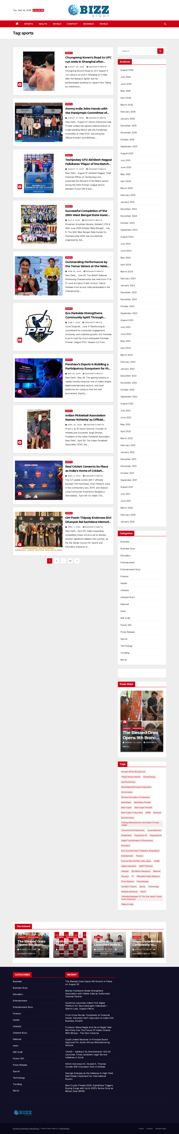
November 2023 (128, 299)
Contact (72, 24)
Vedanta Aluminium (129, 892)
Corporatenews (154, 830)
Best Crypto (126, 807)
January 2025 (127, 202)
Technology (126, 646)
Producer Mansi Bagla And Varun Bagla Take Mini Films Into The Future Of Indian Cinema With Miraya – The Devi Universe (88, 1030)
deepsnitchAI (155, 835)
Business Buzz (127, 548)
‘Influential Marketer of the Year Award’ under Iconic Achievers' (141, 897)
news (123, 611)
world (143, 892)
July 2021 (125, 494)
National (124, 604)
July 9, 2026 (74, 220)
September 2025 (128, 146)
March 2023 (126, 355)
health (157, 861)
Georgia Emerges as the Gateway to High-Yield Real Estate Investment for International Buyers (89, 1076)
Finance (124, 576)
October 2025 (127, 139)
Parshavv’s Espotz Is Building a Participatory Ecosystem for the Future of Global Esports (87, 368)
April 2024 (125, 264)
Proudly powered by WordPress (26, 1128)
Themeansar (64, 1128)
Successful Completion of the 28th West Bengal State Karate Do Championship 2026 (87, 215)
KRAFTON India (146, 866)
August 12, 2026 (76, 169)
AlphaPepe (126, 802)
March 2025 (126, 188)
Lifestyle (124, 590)
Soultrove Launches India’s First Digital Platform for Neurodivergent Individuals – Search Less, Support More (86, 1006)
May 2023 (125, 341)
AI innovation (126, 792)
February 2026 (128, 111)
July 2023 (125, 327)
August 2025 (126, 153)
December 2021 (128, 459)
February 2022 (127, 445)
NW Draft (125, 618)
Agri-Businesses (128, 782)
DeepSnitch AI (141, 835)
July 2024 (125, 243)
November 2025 (128, 132)
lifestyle (125, 871)
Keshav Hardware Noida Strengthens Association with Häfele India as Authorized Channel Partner (87, 993)
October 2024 (127, 223)
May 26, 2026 (74, 374)
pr (133, 876)
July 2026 (125, 77)
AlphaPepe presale (142, 802)
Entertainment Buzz (130, 569)
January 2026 (127, 118)
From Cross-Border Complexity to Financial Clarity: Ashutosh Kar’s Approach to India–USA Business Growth (89, 1018)
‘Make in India (127, 904)
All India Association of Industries (135, 797)
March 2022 (126, 438)
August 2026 (126, 70)
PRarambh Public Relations (148, 876)
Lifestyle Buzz (127, 597)
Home (141, 1128)
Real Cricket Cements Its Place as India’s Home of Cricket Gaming (86, 471)
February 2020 (128, 514)
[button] (165, 24)
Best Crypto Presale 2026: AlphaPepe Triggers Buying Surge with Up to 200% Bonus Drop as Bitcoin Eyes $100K (89, 1088)
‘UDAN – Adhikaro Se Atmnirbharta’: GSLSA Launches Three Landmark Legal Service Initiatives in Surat (88, 1054)
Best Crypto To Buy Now (132, 812)
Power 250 (126, 625)
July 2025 (125, 160)
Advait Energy (149, 777)
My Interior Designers (141, 871)
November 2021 (128, 466)
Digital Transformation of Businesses (137, 840)
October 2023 (127, 306)
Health (43, 24)
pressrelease (142, 881)
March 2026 (126, 104)
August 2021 (126, 487)
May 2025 (125, 174)
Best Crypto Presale (143, 807)
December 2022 (128, 375)
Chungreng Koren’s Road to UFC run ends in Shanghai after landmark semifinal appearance (88, 62)
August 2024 (127, 236)
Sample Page (160, 1128)
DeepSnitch (126, 835)
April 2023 (125, 348)
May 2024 (125, 257)
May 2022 (125, 424)
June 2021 (125, 501)
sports (142, 886)
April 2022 (125, 431)
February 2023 (127, 362)
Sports (28, 24)
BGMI (148, 812)
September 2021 (128, 480)
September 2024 (129, 230)
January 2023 (127, 369)
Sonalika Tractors (128, 886)
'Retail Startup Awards (130, 777)
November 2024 (128, 216)
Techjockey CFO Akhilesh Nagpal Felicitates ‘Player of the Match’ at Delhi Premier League (88, 164)
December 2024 (128, 209)
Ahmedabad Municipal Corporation (136, 787)
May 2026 (125, 91)
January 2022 (127, 452)
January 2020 (127, 521)
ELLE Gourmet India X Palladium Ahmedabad (140, 851)
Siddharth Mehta (98, 67)
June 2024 (126, 250)
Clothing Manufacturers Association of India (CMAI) (140, 823)
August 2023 (126, 320)
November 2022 (128, 382)
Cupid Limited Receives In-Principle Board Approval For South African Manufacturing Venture (87, 1042)
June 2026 (125, 84)
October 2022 (127, 389)
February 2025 (127, 195)
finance (139, 856)
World (57, 24)
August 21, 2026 (76, 118)
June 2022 (125, 417)
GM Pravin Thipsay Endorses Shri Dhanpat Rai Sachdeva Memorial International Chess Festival (88, 522)
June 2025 (125, 167)
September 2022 (128, 396)
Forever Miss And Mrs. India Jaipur (136, 861)
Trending (124, 653)
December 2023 (128, 292)
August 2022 (126, 403)
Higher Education (128, 866)
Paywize (125, 876)
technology (153, 886)
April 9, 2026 (74, 476)
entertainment (127, 856)
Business (88, 24)
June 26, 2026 (75, 271)
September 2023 (128, 313)
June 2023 (125, 334)
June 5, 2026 (74, 322)
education (125, 846)
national (156, 871)
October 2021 (127, 473)
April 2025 (125, 181)
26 (70, 560)
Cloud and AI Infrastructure (132, 830)
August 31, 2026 (133, 742)
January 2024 (127, 285)
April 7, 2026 (74, 527)
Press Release (127, 632)
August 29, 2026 (76, 67)
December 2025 (128, 125)
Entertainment (127, 562)
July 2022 (125, 410)
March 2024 (126, 271)
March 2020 (126, 507)
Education (125, 555)
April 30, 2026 (75, 425)
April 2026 (125, 97)
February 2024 (128, 278)
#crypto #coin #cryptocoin (133, 772)
